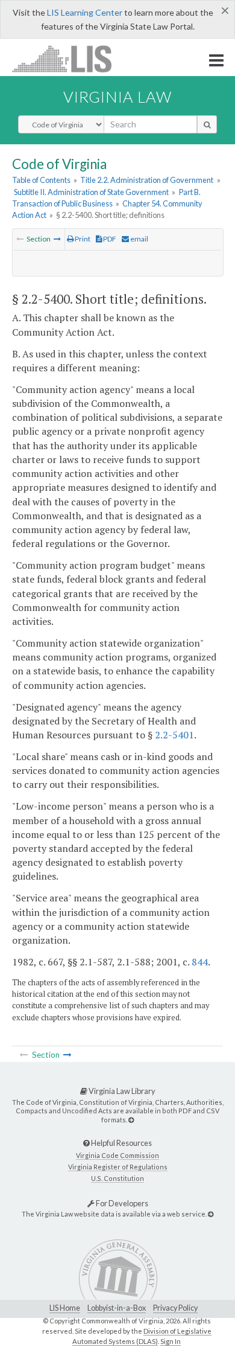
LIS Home (64, 1308)
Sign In (170, 1341)
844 (200, 961)
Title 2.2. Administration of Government (146, 180)
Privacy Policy (175, 1308)
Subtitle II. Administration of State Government (91, 192)
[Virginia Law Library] (131, 1120)
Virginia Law (117, 97)
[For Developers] (210, 1214)
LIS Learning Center (84, 12)
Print (82, 238)
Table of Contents (41, 180)
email (138, 238)
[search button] (207, 124)
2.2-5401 (174, 734)
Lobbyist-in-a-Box (116, 1308)
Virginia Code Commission (117, 1155)
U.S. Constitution (117, 1178)
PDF (109, 238)
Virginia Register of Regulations (118, 1167)
